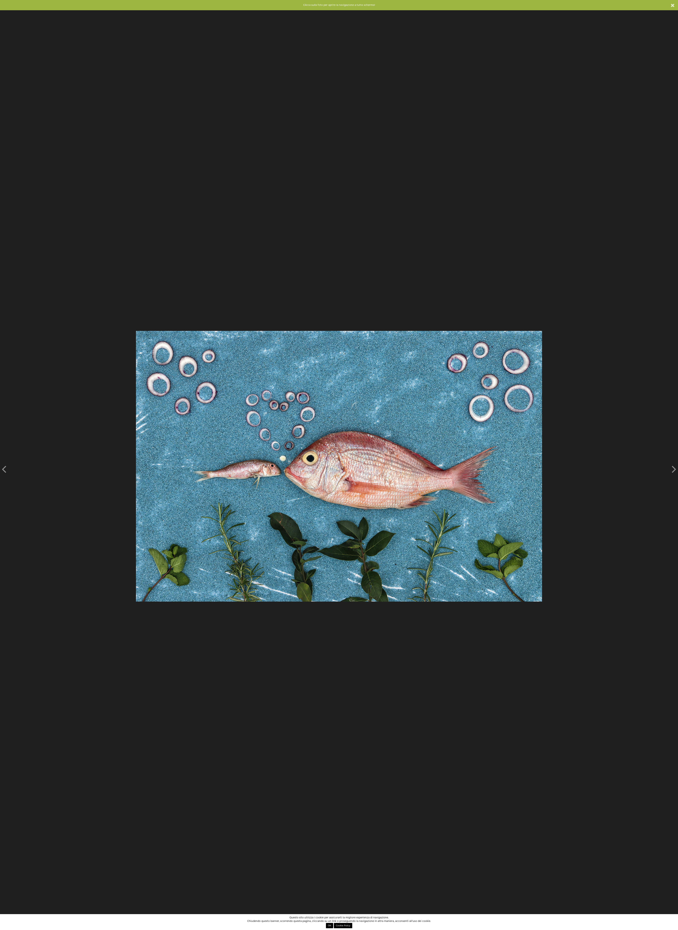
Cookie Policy (343, 926)
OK (329, 926)
